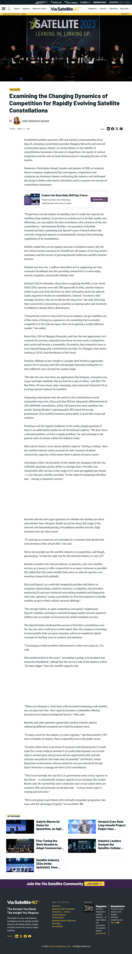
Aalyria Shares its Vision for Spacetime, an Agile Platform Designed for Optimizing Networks (49, 825)
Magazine (92, 8)
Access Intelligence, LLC (60, 946)
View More (98, 199)
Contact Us (56, 912)
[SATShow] (56, 2)
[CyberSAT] (85, 2)
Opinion (26, 8)
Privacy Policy (58, 917)
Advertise (113, 8)
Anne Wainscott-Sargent (35, 120)
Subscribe (124, 8)
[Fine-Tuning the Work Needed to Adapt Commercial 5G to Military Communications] (20, 845)
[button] (4, 9)
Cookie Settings (58, 915)
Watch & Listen (39, 8)
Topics (16, 8)
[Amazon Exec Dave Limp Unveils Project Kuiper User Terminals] (82, 826)
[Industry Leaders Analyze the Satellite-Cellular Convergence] (82, 845)
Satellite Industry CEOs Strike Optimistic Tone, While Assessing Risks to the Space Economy (48, 863)
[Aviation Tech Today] (119, 2)
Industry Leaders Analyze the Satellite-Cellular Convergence (109, 844)
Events (103, 8)
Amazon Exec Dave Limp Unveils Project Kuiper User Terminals (112, 825)
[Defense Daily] (99, 2)
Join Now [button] (93, 883)
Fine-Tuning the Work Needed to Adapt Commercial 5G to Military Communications (48, 844)
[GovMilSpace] (70, 2)
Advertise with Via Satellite (63, 909)
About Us (56, 906)
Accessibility (57, 926)
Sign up (114, 922)
